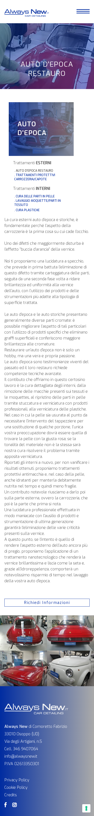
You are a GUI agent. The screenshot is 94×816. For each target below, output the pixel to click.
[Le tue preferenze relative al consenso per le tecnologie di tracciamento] (86, 808)
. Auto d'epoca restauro (33, 171)
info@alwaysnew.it (20, 756)
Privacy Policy (16, 780)
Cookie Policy (16, 787)
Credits (10, 795)
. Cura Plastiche (27, 210)
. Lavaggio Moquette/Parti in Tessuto (37, 203)
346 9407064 (25, 749)
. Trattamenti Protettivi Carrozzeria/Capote (34, 177)
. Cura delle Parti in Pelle (34, 196)
